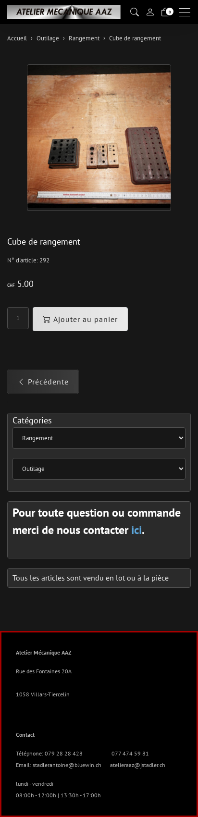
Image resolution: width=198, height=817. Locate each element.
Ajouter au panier (85, 319)
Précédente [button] (48, 381)
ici (136, 529)
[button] (134, 12)
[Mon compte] (150, 12)
